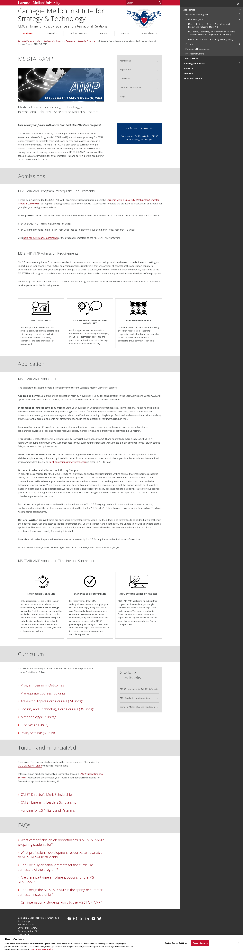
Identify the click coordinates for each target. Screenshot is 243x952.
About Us (104, 33)
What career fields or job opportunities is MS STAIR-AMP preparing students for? (61, 842)
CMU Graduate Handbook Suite (135, 698)
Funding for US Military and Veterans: (48, 810)
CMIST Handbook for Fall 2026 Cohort (138, 689)
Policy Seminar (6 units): (38, 732)
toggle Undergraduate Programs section (240, 14)
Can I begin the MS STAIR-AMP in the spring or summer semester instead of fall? (60, 892)
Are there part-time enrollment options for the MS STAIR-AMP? (56, 879)
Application (125, 69)
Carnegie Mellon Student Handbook (137, 707)
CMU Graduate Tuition (30, 765)
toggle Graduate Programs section (240, 19)
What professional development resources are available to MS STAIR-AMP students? (60, 854)
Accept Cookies (200, 943)
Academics (28, 33)
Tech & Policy (51, 33)
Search (160, 2)
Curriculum (125, 78)
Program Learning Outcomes (42, 685)
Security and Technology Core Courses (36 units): (57, 709)
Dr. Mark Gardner (143, 136)
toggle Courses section (240, 44)
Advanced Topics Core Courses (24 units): (52, 701)
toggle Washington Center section (240, 63)
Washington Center (79, 33)
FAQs (122, 96)
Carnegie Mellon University (39, 3)
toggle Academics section (240, 9)
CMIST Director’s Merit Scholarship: (47, 794)
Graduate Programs (87, 41)
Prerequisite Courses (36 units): (44, 693)
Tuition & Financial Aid (130, 87)
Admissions (125, 60)
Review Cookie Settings (176, 943)
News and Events (149, 33)
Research (125, 33)
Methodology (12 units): (38, 717)
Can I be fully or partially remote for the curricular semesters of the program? (55, 867)
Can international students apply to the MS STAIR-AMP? (61, 902)
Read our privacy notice (42, 949)
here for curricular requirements (40, 237)
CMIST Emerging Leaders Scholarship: (49, 802)
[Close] (238, 943)
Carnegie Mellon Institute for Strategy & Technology (61, 14)
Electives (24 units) (34, 724)
